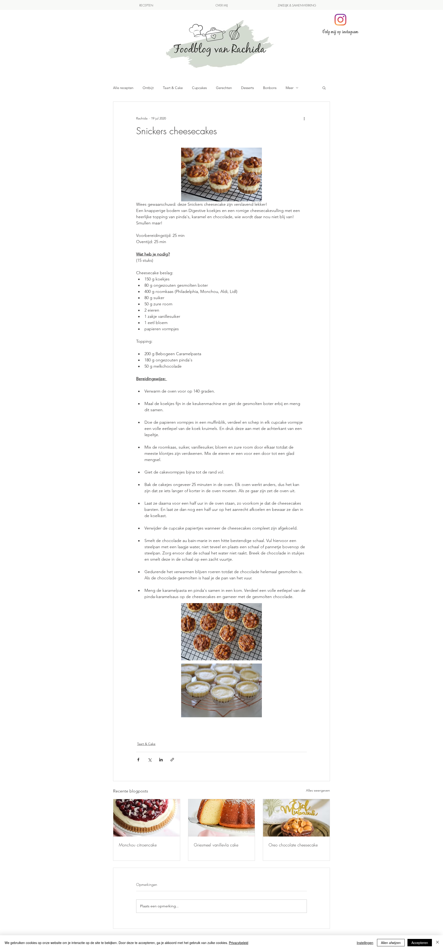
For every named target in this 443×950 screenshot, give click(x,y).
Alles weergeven (318, 790)
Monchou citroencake (138, 845)
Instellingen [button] (365, 942)
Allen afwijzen (391, 942)
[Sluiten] (437, 942)
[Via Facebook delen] (138, 759)
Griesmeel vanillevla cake (216, 845)
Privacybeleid (238, 942)
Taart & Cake (173, 88)
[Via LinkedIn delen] (161, 759)
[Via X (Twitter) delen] (149, 759)
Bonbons (269, 88)
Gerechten (224, 88)
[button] (324, 87)
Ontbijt (148, 88)
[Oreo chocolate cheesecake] (296, 818)
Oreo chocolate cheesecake (293, 845)
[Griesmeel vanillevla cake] (221, 818)
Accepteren (419, 942)
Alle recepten (123, 88)
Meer (289, 88)
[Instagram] (340, 20)
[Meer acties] (304, 118)
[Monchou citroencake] (146, 818)
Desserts (247, 88)
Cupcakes (199, 88)
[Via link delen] (172, 759)
